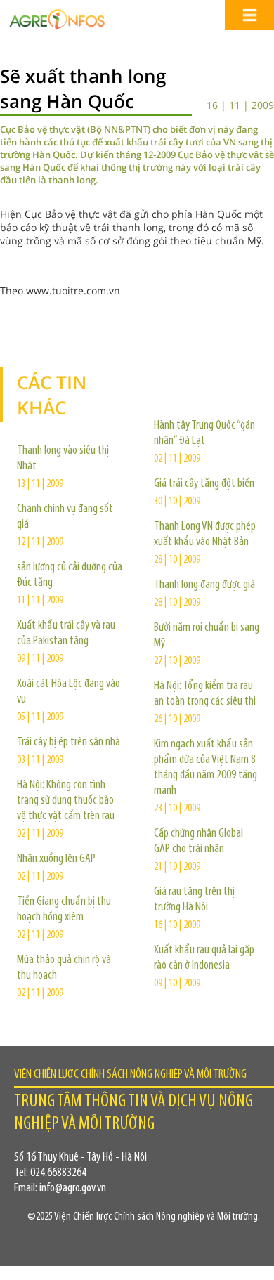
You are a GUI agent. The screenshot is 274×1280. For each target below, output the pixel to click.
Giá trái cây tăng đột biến (204, 484)
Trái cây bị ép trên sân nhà (68, 742)
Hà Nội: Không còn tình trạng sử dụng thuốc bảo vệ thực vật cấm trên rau (66, 801)
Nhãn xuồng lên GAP (56, 859)
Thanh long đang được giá (204, 585)
